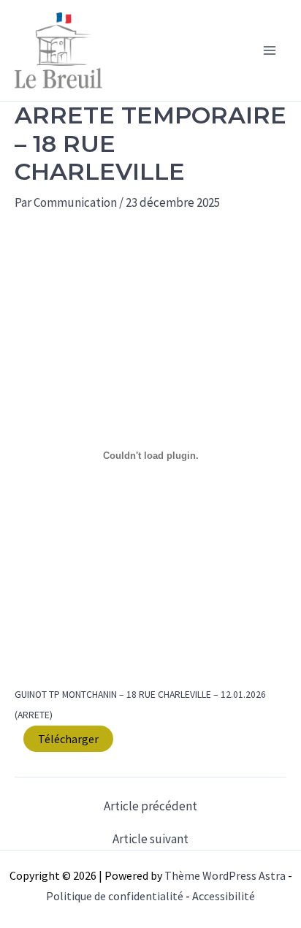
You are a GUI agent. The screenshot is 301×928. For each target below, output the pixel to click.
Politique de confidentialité (114, 896)
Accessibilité (223, 896)
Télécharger (68, 738)
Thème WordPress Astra (225, 875)
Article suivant (150, 839)
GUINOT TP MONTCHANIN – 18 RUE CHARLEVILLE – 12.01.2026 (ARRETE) (140, 704)
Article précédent (150, 806)
